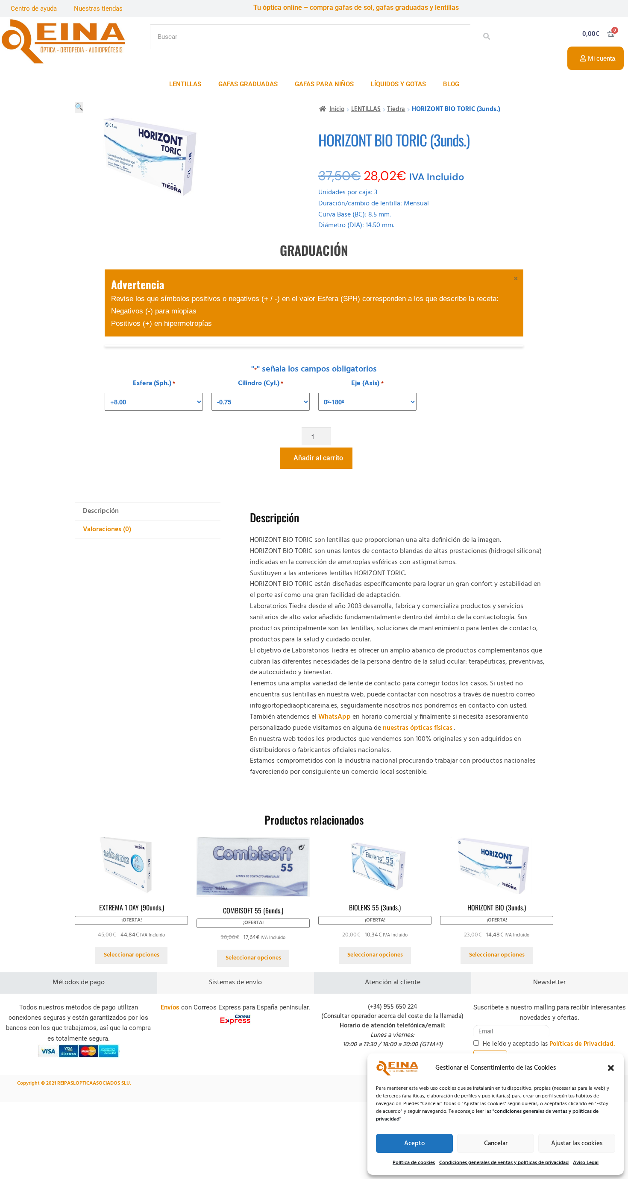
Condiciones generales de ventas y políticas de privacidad (504, 1163)
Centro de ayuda (34, 8)
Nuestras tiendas (98, 8)
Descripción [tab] (101, 511)
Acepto (414, 1143)
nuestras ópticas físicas (417, 728)
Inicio (336, 109)
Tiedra (396, 109)
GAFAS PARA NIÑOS (324, 84)
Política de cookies (414, 1163)
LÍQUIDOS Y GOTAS (398, 84)
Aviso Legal (586, 1163)
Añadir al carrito (318, 458)
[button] (611, 1068)
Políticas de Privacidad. (582, 1044)
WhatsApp (334, 717)
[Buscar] (484, 36)
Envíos (170, 1007)
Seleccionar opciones (131, 955)
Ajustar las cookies (576, 1143)
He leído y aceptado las (549, 1044)
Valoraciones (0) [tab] (107, 529)
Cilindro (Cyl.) (260, 383)
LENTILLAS (185, 84)
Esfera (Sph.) (154, 383)
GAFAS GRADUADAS (248, 84)
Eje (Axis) (367, 383)
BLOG (451, 84)
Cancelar (496, 1143)
